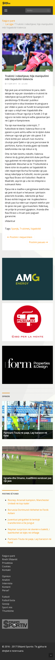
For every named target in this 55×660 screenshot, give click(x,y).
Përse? (5, 590)
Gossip (5, 603)
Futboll (5, 596)
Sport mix (7, 607)
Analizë (6, 579)
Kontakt (6, 570)
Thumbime (8, 610)
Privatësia (7, 562)
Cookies (6, 566)
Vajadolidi (36, 228)
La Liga (9, 24)
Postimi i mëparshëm (20, 237)
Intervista (7, 583)
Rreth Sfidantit (9, 559)
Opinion (6, 576)
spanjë (14, 228)
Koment (6, 586)
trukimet (24, 228)
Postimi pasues (37, 242)
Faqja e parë (8, 20)
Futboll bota (8, 600)
